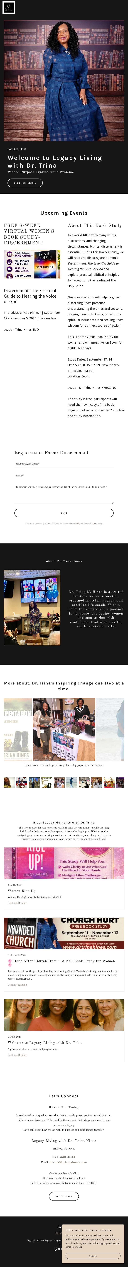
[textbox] (63, 464)
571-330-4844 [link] (64, 1157)
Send (64, 513)
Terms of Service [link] (90, 524)
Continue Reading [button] (17, 903)
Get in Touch (64, 1196)
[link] (8, 2)
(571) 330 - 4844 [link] (16, 149)
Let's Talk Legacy (25, 183)
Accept (93, 1256)
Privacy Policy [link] (74, 524)
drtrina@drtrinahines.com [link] (68, 1162)
